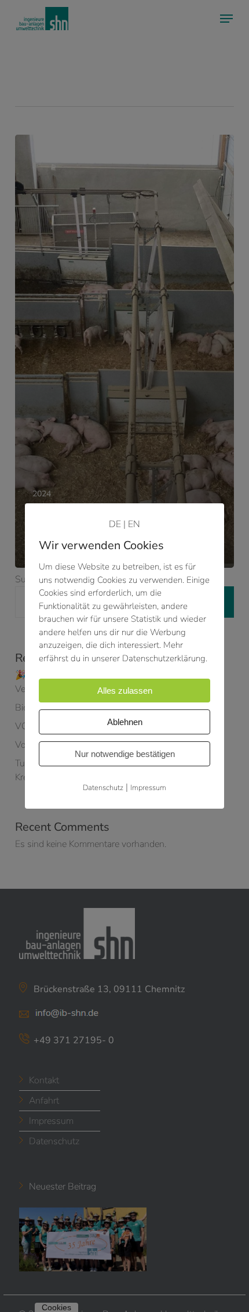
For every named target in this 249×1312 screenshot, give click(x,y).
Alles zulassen (124, 690)
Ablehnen (124, 722)
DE (115, 524)
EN (134, 524)
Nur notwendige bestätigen (125, 754)
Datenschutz (103, 788)
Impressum (148, 788)
